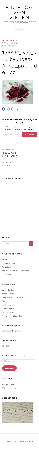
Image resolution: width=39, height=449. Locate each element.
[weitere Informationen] (17, 109)
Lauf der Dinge (8, 312)
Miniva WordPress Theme (24, 441)
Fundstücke (6, 305)
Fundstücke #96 (8, 263)
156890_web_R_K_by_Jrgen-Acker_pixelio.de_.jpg (9, 157)
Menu (20, 29)
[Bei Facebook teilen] (3, 109)
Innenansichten (8, 308)
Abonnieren (29, 134)
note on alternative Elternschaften (15, 271)
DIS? (4, 301)
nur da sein (6, 274)
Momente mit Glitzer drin (12, 316)
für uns (4, 260)
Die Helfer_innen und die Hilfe (13, 297)
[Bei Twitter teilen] (8, 109)
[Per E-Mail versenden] (12, 109)
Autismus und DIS (9, 294)
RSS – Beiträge (8, 384)
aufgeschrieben (8, 290)
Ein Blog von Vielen (19, 12)
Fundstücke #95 (8, 267)
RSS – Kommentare (9, 388)
